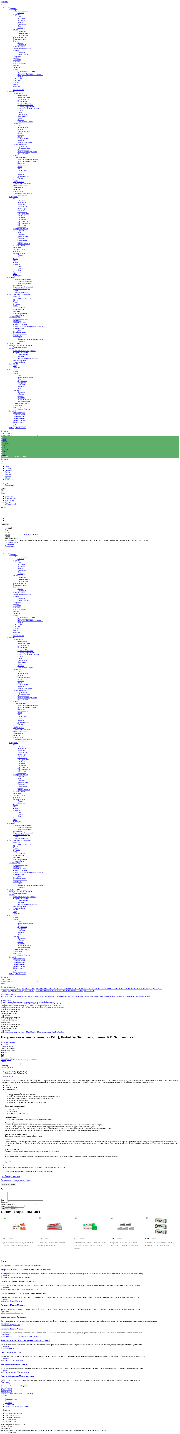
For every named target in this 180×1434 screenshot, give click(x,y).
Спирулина (17, 56)
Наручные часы (18, 328)
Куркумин (21, 52)
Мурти (15, 300)
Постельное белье (24, 401)
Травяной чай (22, 206)
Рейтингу (8, 1177)
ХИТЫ (63, 991)
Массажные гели (23, 114)
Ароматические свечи (21, 292)
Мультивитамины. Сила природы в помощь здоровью (25, 1340)
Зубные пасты (23, 146)
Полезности (16, 1177)
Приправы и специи (20, 229)
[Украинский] (10, 502)
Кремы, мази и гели (20, 39)
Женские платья (19, 414)
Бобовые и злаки (19, 253)
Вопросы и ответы (11, 1419)
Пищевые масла (19, 245)
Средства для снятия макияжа (28, 108)
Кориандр (21, 234)
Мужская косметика (20, 185)
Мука (15, 274)
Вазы (19, 388)
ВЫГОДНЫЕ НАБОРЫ (17, 428)
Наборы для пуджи (20, 313)
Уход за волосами (19, 157)
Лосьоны (21, 135)
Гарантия (8, 1403)
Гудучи (15, 84)
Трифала (16, 58)
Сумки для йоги (19, 362)
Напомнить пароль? (31, 534)
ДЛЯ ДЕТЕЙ (14, 364)
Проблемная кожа (24, 97)
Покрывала (22, 392)
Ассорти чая (22, 208)
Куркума (16, 50)
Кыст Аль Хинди (19, 63)
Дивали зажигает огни (11, 1352)
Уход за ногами (18, 182)
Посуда (15, 371)
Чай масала (21, 217)
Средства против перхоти (27, 161)
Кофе (19, 266)
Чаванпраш (17, 67)
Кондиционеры (23, 165)
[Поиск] (37, 435)
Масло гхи (17, 247)
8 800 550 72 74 (6, 1390)
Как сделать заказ (11, 1399)
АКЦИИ (50, 991)
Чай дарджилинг (23, 214)
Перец (20, 232)
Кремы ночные (23, 101)
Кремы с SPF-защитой (25, 105)
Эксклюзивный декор (21, 403)
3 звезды (16, 1181)
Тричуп (20, 178)
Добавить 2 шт (10, 1071)
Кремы (20, 133)
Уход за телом (18, 123)
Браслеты (16, 311)
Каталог (8, 7)
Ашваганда (17, 60)
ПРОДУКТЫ (13, 197)
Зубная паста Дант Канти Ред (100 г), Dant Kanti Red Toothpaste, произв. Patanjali (18, 1244)
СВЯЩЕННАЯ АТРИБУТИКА (20, 294)
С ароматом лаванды (25, 283)
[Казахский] (9, 500)
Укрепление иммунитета (22, 48)
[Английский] (10, 498)
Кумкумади (22, 31)
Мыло (20, 125)
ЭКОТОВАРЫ (14, 343)
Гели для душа (23, 127)
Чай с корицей (23, 221)
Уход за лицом (18, 93)
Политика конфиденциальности (16, 1406)
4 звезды (9, 1181)
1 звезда (28, 1181)
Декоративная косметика (22, 184)
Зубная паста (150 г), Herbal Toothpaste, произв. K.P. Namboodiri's (52, 1244)
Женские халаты (19, 416)
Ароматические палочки (22, 279)
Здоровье (16, 368)
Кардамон (21, 238)
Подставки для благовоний (23, 287)
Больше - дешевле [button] (7, 1067)
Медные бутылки (24, 409)
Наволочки (21, 398)
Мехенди (16, 189)
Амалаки (21, 13)
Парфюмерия (18, 191)
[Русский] (9, 496)
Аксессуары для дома (25, 377)
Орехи (15, 259)
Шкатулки (21, 384)
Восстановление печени (26, 71)
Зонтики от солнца (20, 334)
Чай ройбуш (22, 219)
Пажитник (21, 18)
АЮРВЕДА (13, 9)
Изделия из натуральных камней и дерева (28, 326)
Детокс (15, 69)
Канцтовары (17, 336)
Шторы (20, 396)
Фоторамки (22, 383)
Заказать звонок (6, 1392)
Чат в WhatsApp (6, 1388)
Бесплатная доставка (8, 989)
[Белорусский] (10, 504)
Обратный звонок (7, 1047)
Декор (15, 373)
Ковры (20, 375)
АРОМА (12, 277)
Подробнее (5, 1275)
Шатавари (17, 61)
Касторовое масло (24, 33)
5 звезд (3, 1181)
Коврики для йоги (19, 360)
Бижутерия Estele (19, 322)
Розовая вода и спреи (25, 122)
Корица (20, 242)
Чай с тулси (22, 225)
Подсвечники (22, 381)
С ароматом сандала (25, 281)
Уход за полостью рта (20, 144)
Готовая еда (17, 272)
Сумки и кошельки (20, 324)
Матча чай (21, 210)
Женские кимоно (19, 418)
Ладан (15, 291)
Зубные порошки (24, 148)
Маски (20, 112)
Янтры (15, 306)
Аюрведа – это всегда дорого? (14, 1364)
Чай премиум (22, 212)
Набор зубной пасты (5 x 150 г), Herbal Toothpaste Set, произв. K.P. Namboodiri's (124, 1244)
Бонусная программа (12, 1417)
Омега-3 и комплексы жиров (28, 358)
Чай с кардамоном (24, 223)
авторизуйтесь (6, 1060)
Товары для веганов (20, 347)
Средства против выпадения (28, 159)
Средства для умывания (26, 107)
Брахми (16, 65)
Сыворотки (22, 116)
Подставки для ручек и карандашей (30, 339)
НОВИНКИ (57, 991)
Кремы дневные (23, 99)
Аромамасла (17, 285)
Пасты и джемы (19, 46)
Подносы (21, 386)
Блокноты (21, 341)
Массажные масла (24, 131)
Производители (10, 1421)
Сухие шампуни (23, 176)
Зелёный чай (22, 202)
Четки (15, 302)
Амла (19, 16)
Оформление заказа (12, 1415)
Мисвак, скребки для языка (27, 152)
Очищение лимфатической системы (30, 75)
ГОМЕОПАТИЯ (75, 989)
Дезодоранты (18, 187)
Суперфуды (17, 276)
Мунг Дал (21, 257)
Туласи (15, 88)
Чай (14, 199)
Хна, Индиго (22, 170)
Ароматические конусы (21, 289)
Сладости (16, 251)
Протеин (21, 356)
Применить (5, 524)
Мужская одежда (19, 413)
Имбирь (20, 22)
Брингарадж (22, 24)
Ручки (20, 337)
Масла (15, 30)
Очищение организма (25, 73)
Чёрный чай (22, 200)
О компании (9, 1405)
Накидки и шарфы (19, 426)
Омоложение (22, 95)
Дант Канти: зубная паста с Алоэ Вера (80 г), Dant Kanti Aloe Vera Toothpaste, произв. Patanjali (90, 1245)
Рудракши (16, 304)
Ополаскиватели (23, 150)
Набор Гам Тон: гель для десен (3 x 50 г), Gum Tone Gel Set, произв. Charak (159, 1244)
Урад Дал (21, 255)
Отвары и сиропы (19, 37)
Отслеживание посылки (13, 1413)
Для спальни (17, 405)
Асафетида (21, 28)
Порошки (16, 15)
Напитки (16, 264)
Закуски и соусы (19, 249)
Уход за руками (18, 180)
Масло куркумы (23, 54)
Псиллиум (21, 20)
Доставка (8, 1401)
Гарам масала (22, 240)
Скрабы (20, 110)
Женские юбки (18, 422)
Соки (19, 270)
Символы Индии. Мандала (13, 1305)
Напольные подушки (25, 399)
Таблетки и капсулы (20, 11)
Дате (3, 1177)
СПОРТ (12, 349)
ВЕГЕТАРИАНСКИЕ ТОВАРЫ (20, 345)
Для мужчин (17, 78)
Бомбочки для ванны (25, 142)
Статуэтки (21, 379)
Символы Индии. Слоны (12, 1329)
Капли (15, 41)
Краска (20, 172)
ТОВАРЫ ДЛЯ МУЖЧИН (85, 991)
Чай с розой (22, 227)
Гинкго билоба (18, 90)
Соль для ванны (23, 138)
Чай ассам (21, 215)
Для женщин (17, 80)
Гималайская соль (24, 244)
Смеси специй (23, 236)
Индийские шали (19, 332)
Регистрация (9, 485)
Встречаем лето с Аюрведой (13, 1317)
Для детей (16, 82)
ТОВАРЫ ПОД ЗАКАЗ (21, 991)
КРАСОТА (13, 92)
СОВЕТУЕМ (71, 991)
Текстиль (16, 390)
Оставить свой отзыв (8, 1184)
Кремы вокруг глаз (24, 103)
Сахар (15, 262)
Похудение (21, 77)
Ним (19, 26)
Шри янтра (21, 307)
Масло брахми (23, 35)
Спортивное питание (20, 353)
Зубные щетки (23, 153)
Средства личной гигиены (22, 193)
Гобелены (21, 394)
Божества (16, 296)
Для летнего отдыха (20, 319)
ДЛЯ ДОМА (13, 369)
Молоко (20, 268)
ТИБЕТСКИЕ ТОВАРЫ (134, 989)
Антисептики (22, 195)
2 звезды (22, 1181)
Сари (15, 424)
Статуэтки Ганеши (24, 298)
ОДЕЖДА (12, 411)
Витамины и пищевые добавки (24, 351)
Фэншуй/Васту (18, 315)
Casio (19, 330)
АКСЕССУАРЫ (15, 317)
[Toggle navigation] (1, 461)
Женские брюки (19, 420)
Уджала (20, 43)
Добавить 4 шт (10, 1073)
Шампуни (21, 163)
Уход (15, 366)
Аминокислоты (23, 354)
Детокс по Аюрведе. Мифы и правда (17, 1376)
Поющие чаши (18, 309)
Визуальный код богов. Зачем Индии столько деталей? (26, 1269)
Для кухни (17, 407)
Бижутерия (17, 321)
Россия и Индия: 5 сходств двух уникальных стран (24, 1293)
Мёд (14, 261)
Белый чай (21, 204)
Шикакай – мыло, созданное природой (18, 1281)
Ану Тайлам (22, 45)
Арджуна (16, 86)
